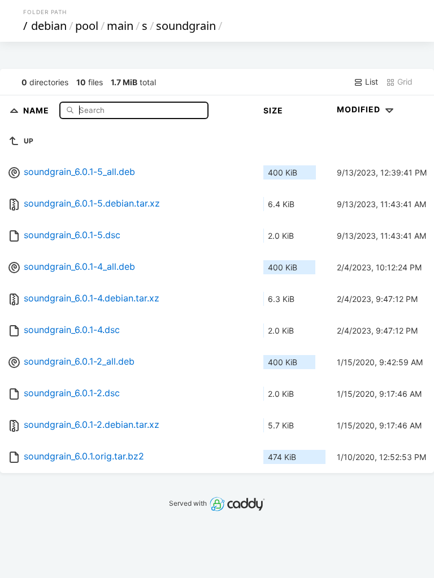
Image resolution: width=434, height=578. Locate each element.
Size (273, 110)
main (120, 25)
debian (49, 25)
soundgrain (186, 25)
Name (37, 110)
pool (86, 25)
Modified (360, 109)
